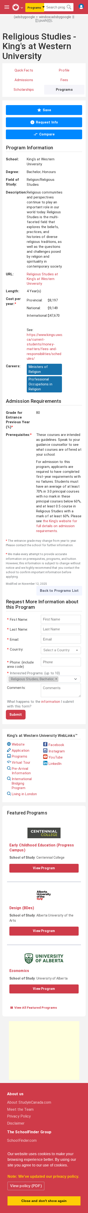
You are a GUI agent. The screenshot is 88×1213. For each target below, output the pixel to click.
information (50, 701)
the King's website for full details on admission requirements (56, 526)
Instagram (57, 751)
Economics (19, 970)
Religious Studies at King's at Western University (42, 279)
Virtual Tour (21, 762)
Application (20, 750)
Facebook (56, 745)
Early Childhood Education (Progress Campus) (41, 847)
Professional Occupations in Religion (40, 384)
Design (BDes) (21, 908)
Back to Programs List (59, 591)
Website (18, 744)
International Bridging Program (22, 783)
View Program (44, 868)
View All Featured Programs (33, 1007)
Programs (19, 756)
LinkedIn (55, 764)
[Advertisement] (44, 1050)
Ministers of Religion (38, 369)
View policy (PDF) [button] (26, 1186)
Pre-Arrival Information (21, 771)
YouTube (56, 757)
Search (69, 7)
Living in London (24, 794)
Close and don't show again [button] (44, 1201)
